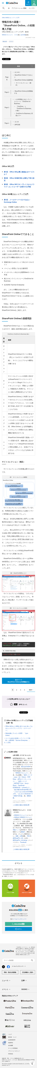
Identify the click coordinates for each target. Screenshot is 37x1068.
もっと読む (7, 742)
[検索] (3, 8)
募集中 (23, 832)
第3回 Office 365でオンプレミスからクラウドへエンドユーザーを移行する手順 (19, 185)
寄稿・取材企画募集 (10, 972)
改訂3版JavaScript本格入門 (22, 789)
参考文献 (17, 124)
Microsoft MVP (25, 767)
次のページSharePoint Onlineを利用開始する (19, 681)
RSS (28, 836)
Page (7, 92)
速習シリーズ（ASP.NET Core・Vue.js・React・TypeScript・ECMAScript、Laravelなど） (21, 784)
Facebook (23, 842)
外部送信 (10, 1054)
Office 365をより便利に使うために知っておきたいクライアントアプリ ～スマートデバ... (19, 728)
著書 (17, 836)
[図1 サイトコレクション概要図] (18, 492)
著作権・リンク (12, 1037)
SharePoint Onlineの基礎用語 (24, 80)
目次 (18, 66)
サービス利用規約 (13, 1048)
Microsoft (5, 41)
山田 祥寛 (22, 35)
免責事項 (10, 1042)
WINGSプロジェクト (22, 773)
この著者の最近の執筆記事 (21, 805)
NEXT (30, 690)
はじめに (17, 72)
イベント (5, 989)
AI (8, 8)
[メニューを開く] (3, 3)
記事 (21, 836)
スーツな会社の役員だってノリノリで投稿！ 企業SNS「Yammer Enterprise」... (17, 739)
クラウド (11, 41)
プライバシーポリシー (14, 1051)
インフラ (32, 8)
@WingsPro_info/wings (20, 840)
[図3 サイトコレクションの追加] (18, 620)
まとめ (17, 122)
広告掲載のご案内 (27, 972)
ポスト (7, 59)
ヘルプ (10, 1034)
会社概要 (10, 1045)
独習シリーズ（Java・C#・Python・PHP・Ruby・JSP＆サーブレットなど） (22, 778)
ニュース (5, 980)
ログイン (19, 929)
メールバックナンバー (20, 919)
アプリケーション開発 (19, 8)
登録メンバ (16, 830)
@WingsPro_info (18, 838)
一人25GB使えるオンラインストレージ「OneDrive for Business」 (23, 101)
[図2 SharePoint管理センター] (18, 583)
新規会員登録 (19, 924)
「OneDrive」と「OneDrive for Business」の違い (24, 108)
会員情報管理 (11, 1040)
